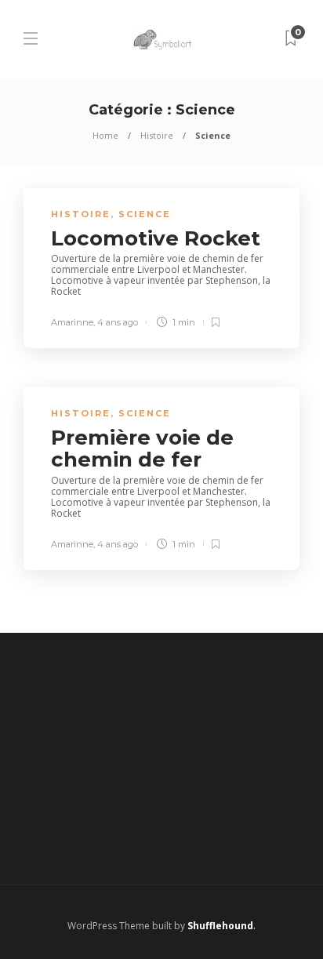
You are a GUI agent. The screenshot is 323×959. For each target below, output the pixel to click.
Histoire (156, 135)
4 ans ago (117, 322)
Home (105, 135)
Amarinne (72, 322)
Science (144, 214)
